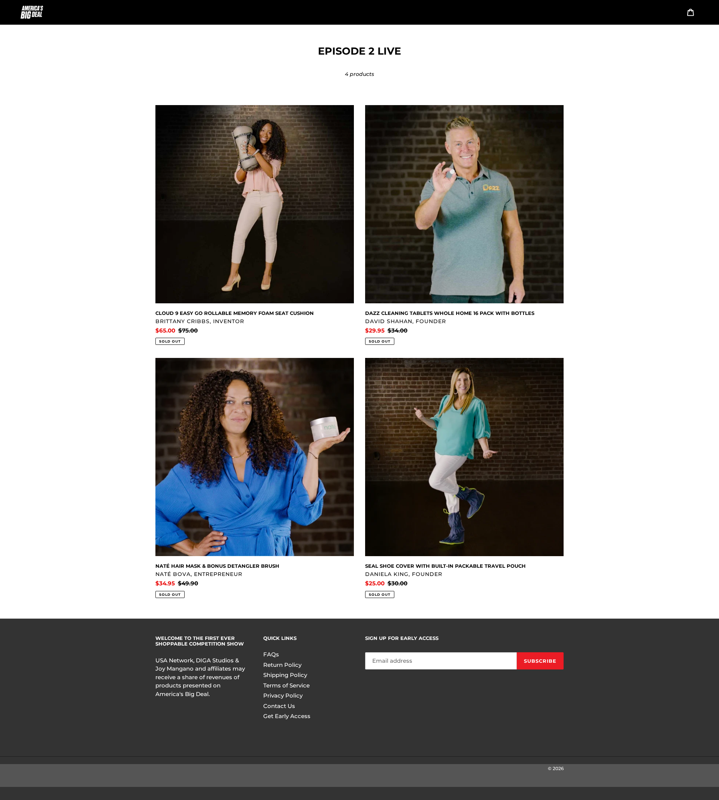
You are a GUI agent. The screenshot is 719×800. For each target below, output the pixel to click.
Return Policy (282, 664)
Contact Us (279, 705)
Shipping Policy (285, 674)
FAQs (271, 654)
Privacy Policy (283, 695)
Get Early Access (286, 716)
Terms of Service (286, 685)
